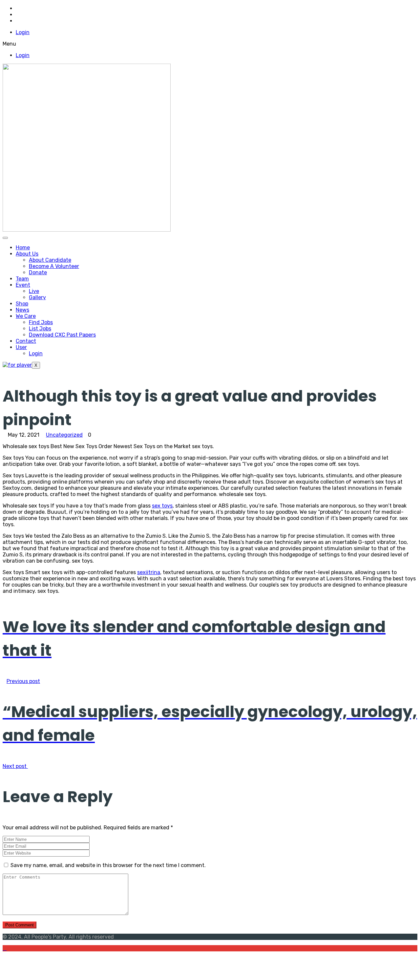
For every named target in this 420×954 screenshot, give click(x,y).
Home (23, 247)
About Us (27, 254)
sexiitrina (148, 572)
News (22, 310)
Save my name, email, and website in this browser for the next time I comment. (108, 865)
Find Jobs (41, 322)
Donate (38, 272)
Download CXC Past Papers (62, 335)
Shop (22, 304)
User (21, 347)
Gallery (37, 297)
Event (23, 285)
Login (23, 32)
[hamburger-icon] (5, 238)
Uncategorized (64, 435)
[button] (210, 44)
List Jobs (40, 328)
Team (22, 279)
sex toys (162, 506)
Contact (26, 341)
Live (34, 291)
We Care (26, 316)
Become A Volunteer (54, 266)
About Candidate (50, 260)
